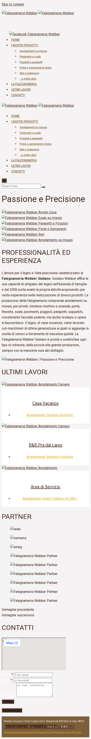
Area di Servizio (45, 486)
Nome (7, 675)
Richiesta (8, 696)
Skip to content (13, 4)
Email (7, 680)
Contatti (18, 95)
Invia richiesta (12, 710)
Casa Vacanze (45, 403)
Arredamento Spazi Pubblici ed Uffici (50, 499)
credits (77, 732)
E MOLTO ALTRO (21, 726)
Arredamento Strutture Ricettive (49, 415)
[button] (45, 609)
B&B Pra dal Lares (45, 445)
